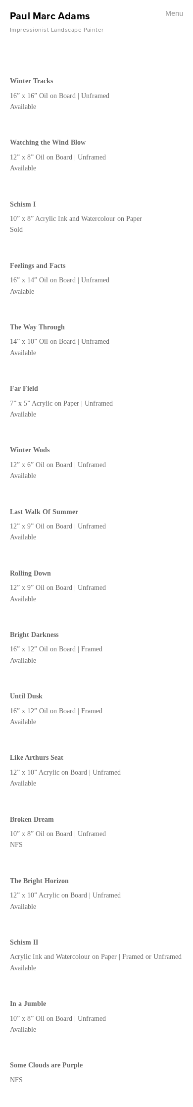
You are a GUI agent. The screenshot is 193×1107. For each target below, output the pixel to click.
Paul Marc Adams (50, 15)
